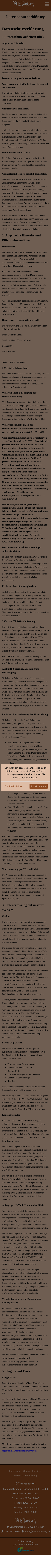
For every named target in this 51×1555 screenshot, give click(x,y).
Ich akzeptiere (38, 786)
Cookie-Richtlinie (13, 786)
